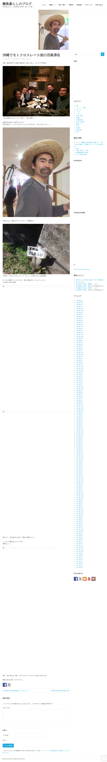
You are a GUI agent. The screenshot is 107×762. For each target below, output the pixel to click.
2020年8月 (79, 393)
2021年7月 (79, 376)
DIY (77, 105)
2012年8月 (79, 535)
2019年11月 (79, 409)
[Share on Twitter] (9, 685)
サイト (5, 740)
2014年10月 (79, 497)
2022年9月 (79, 356)
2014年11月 (79, 495)
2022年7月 (79, 358)
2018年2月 (79, 451)
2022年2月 (79, 362)
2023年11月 (79, 334)
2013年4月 (79, 523)
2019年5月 (79, 421)
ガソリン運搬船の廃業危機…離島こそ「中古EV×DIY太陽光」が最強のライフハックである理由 (88, 144)
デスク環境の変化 (81, 154)
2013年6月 (79, 519)
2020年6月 (79, 397)
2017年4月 (79, 471)
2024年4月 (79, 330)
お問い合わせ (99, 5)
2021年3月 (79, 383)
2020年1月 (79, 405)
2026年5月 (79, 300)
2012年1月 (79, 545)
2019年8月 (79, 415)
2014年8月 (79, 501)
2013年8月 (79, 517)
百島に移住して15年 (82, 150)
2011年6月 (79, 559)
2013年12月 (79, 509)
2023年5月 (79, 346)
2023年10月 (79, 336)
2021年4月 (79, 381)
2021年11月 (79, 368)
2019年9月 (79, 413)
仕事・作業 (61, 5)
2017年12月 (79, 455)
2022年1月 (79, 364)
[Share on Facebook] (5, 685)
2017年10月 (79, 459)
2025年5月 (79, 318)
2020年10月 (79, 389)
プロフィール (88, 5)
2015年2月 (79, 489)
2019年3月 (79, 425)
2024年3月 (79, 332)
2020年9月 (79, 391)
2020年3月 (79, 403)
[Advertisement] (89, 80)
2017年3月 (79, 473)
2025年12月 (79, 308)
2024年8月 (79, 328)
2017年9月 (79, 461)
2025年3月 (79, 322)
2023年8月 (79, 340)
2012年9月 (79, 533)
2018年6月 (79, 443)
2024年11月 (79, 326)
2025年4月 (79, 320)
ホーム (44, 5)
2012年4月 (79, 539)
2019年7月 (79, 417)
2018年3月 (79, 449)
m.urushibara (16, 59)
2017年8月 (79, 463)
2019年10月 (79, 411)
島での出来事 (80, 122)
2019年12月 (79, 407)
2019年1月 (79, 429)
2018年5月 (79, 445)
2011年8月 (79, 555)
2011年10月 (79, 551)
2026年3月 (79, 302)
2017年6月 (79, 467)
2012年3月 (79, 541)
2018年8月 (79, 439)
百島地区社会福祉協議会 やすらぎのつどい (16, 690)
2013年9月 (79, 515)
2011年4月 (79, 563)
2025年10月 (79, 310)
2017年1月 (79, 477)
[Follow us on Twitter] (80, 579)
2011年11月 (79, 549)
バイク (78, 112)
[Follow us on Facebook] (76, 579)
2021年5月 (79, 378)
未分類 (28, 59)
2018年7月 (79, 441)
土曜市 (78, 118)
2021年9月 (79, 372)
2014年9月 (79, 499)
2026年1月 (79, 306)
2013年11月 (79, 511)
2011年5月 (79, 561)
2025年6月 (79, 316)
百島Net (71, 5)
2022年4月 (79, 360)
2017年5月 (79, 469)
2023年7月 (79, 342)
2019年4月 (79, 423)
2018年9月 (79, 437)
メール (5, 735)
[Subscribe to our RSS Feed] (85, 579)
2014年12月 (79, 493)
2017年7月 (79, 465)
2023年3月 (79, 348)
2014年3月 (79, 507)
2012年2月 (79, 543)
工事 (77, 126)
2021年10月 (79, 370)
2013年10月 (79, 513)
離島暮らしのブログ (17, 4)
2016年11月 (79, 481)
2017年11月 (79, 457)
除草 (77, 148)
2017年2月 (79, 475)
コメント (6, 708)
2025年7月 (79, 314)
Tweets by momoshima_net (82, 269)
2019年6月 (79, 419)
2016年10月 (79, 483)
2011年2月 (79, 567)
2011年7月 (79, 557)
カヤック (79, 110)
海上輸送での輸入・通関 (83, 284)
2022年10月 (79, 354)
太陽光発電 (79, 120)
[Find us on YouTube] (89, 579)
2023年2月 (79, 350)
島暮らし (51, 5)
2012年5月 (79, 537)
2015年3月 (79, 487)
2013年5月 (79, 521)
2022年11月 (79, 352)
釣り (77, 132)
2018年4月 (79, 447)
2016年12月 (79, 479)
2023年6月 (79, 344)
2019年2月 (79, 427)
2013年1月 (79, 527)
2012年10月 (79, 531)
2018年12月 (79, 431)
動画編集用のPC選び (82, 152)
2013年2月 (79, 525)
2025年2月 (79, 324)
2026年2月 (79, 304)
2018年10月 (79, 435)
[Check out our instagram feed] (94, 579)
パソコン (79, 114)
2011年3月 (79, 565)
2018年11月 (79, 433)
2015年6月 (79, 485)
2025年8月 (79, 312)
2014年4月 (79, 505)
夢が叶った (79, 280)
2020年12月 (79, 387)
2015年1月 (79, 491)
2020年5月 (79, 399)
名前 (5, 730)
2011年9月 (79, 553)
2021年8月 (79, 374)
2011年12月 (79, 547)
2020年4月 (79, 401)
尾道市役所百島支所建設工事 (60, 690)
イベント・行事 (81, 107)
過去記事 (79, 5)
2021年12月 (79, 366)
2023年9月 (79, 338)
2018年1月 (79, 453)
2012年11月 (79, 529)
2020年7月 (79, 395)
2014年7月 (79, 503)
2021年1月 (79, 385)
